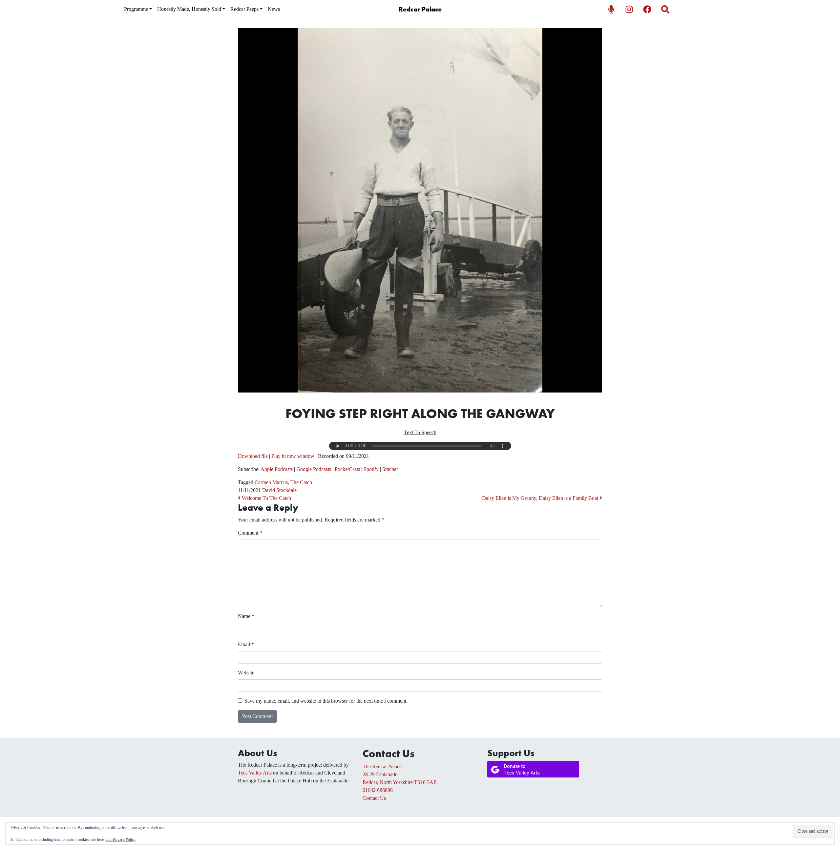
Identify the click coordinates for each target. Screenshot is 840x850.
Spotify (371, 469)
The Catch (301, 482)
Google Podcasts (313, 469)
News (274, 9)
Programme (136, 9)
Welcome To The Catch (266, 498)
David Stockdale (279, 490)
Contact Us (374, 798)
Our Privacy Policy (121, 839)
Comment (250, 533)
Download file (253, 456)
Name (246, 616)
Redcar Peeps (244, 9)
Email (246, 644)
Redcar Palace (420, 9)
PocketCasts (347, 469)
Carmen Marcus (271, 482)
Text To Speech (420, 432)
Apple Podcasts (277, 469)
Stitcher (390, 469)
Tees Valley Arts (255, 773)
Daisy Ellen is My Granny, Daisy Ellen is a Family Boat (540, 498)
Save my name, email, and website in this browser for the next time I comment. (326, 701)
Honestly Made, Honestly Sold (189, 9)
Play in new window (292, 456)
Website (246, 672)
